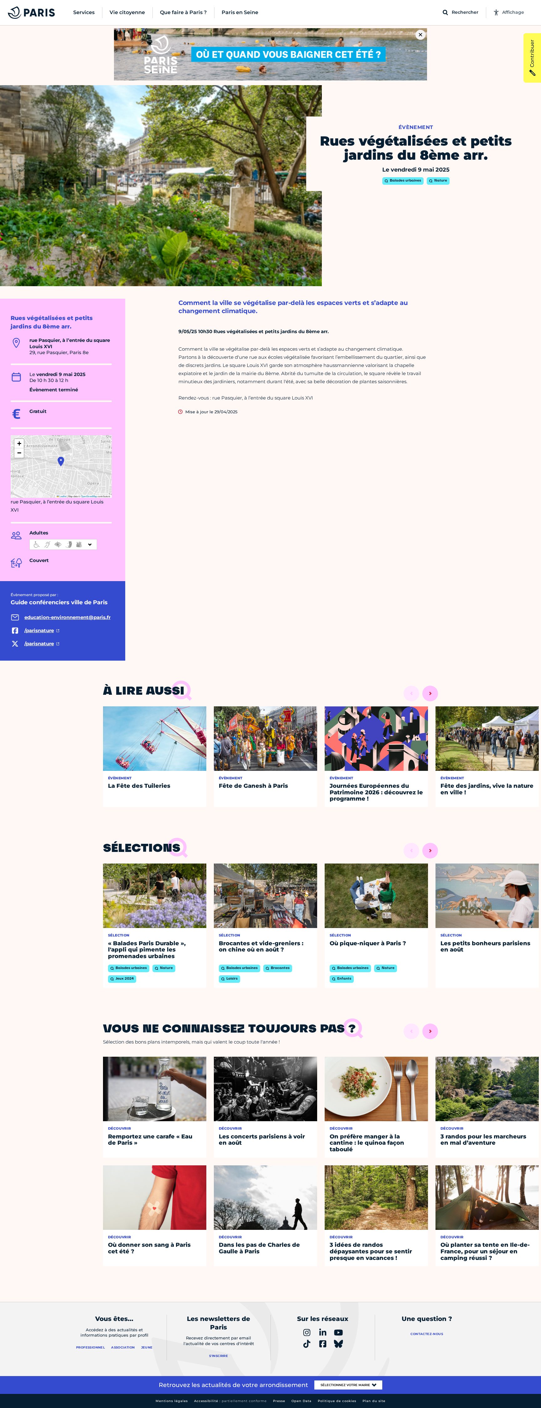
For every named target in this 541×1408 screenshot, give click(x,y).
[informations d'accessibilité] (63, 544)
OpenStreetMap (89, 496)
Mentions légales (172, 1401)
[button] (61, 461)
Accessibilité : (230, 1401)
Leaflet (62, 496)
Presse (279, 1401)
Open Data (301, 1401)
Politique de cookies (337, 1401)
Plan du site (374, 1401)
